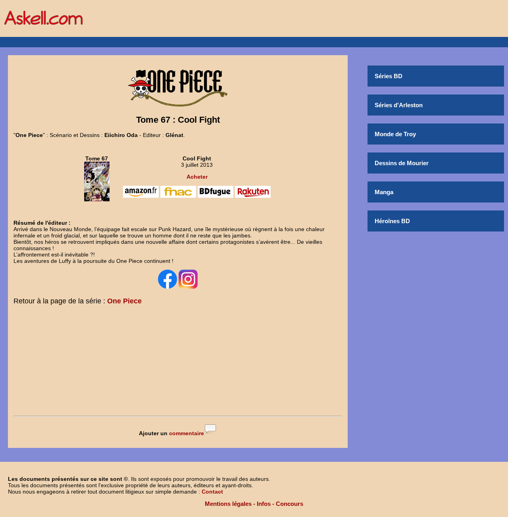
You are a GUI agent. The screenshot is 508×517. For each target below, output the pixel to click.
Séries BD (388, 76)
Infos (264, 503)
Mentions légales (228, 503)
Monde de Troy (395, 134)
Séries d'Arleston (399, 105)
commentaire (186, 433)
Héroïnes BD (392, 221)
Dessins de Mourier (402, 163)
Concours (289, 503)
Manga (384, 192)
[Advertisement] (177, 362)
